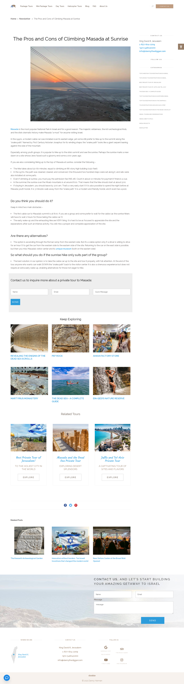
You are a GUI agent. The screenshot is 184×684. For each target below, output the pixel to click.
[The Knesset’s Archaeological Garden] (29, 541)
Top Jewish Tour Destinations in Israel (152, 78)
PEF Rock (57, 356)
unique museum (63, 249)
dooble (92, 675)
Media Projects (144, 123)
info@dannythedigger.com (152, 51)
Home (13, 19)
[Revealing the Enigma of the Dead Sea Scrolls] (29, 338)
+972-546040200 (147, 48)
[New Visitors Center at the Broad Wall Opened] (111, 541)
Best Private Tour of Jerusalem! (150, 82)
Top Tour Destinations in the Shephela (152, 100)
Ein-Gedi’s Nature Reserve (109, 398)
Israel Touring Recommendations (151, 114)
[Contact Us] (7, 678)
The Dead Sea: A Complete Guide (150, 91)
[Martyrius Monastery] (29, 381)
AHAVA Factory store (106, 356)
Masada (14, 129)
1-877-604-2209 (147, 44)
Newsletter (24, 19)
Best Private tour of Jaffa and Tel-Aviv (152, 87)
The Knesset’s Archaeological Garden (27, 558)
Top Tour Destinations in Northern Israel (153, 96)
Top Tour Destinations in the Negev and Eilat (154, 109)
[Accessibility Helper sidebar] (181, 47)
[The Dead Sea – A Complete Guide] (70, 381)
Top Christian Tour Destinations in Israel (153, 73)
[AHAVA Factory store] (111, 338)
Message (98, 600)
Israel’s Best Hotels (146, 119)
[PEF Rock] (70, 338)
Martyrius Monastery (24, 398)
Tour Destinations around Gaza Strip (152, 105)
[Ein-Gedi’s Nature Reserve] (111, 381)
